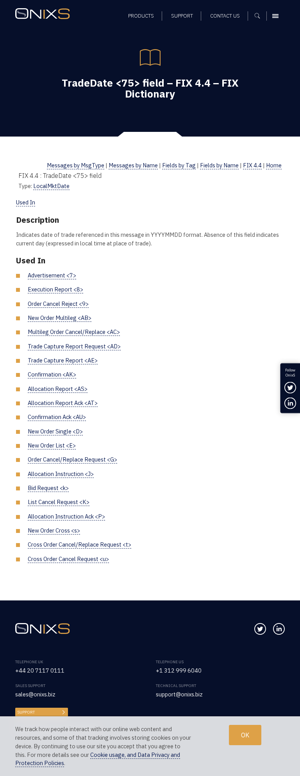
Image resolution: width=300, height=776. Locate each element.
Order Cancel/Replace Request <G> (72, 459)
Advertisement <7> (52, 275)
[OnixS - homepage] (44, 14)
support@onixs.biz (179, 694)
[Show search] (260, 16)
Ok (245, 735)
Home (274, 165)
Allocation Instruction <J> (61, 474)
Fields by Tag (179, 165)
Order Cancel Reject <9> (58, 303)
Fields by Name (219, 165)
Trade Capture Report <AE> (63, 360)
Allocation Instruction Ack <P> (66, 516)
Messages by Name (133, 165)
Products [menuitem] (141, 15)
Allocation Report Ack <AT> (63, 403)
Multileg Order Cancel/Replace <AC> (74, 332)
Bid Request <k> (48, 488)
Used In (25, 202)
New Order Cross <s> (54, 530)
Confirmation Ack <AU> (57, 417)
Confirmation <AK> (52, 374)
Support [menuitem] (182, 15)
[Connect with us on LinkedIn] (279, 629)
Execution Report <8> (55, 289)
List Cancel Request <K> (58, 502)
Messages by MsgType (75, 165)
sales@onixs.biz (35, 694)
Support (26, 712)
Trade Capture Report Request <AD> (74, 346)
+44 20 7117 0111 (39, 670)
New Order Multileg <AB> (59, 317)
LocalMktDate (51, 186)
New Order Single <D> (55, 431)
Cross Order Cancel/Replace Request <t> (79, 544)
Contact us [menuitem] (225, 15)
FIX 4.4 (252, 165)
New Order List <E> (52, 445)
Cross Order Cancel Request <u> (68, 559)
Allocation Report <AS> (58, 388)
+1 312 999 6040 (179, 670)
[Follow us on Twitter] (260, 629)
